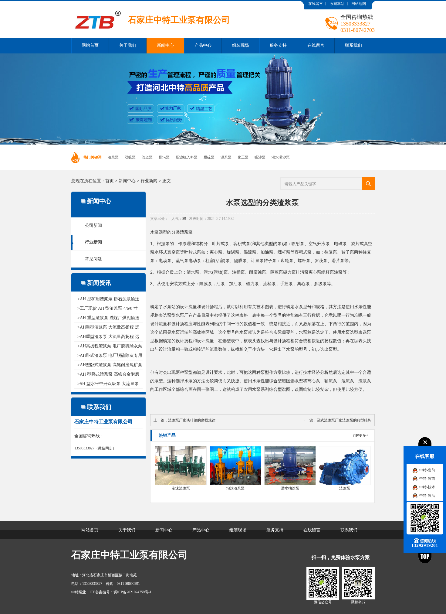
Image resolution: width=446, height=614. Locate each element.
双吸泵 (130, 157)
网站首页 (90, 45)
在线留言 (315, 4)
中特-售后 (427, 495)
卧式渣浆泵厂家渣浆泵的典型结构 (344, 420)
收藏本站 (337, 4)
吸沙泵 (260, 157)
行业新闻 (148, 181)
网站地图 (358, 4)
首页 (109, 181)
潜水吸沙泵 (281, 157)
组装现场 (240, 45)
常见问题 (93, 259)
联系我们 (353, 45)
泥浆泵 (226, 157)
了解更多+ (360, 435)
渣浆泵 (113, 157)
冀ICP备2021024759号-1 (132, 592)
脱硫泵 (209, 157)
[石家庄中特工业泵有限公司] (150, 5)
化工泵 (243, 157)
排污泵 (164, 157)
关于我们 (127, 45)
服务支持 (278, 45)
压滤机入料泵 (187, 157)
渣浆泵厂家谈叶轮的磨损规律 (191, 420)
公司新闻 (93, 225)
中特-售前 (427, 470)
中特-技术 (427, 487)
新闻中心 (165, 45)
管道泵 (147, 157)
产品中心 (202, 45)
